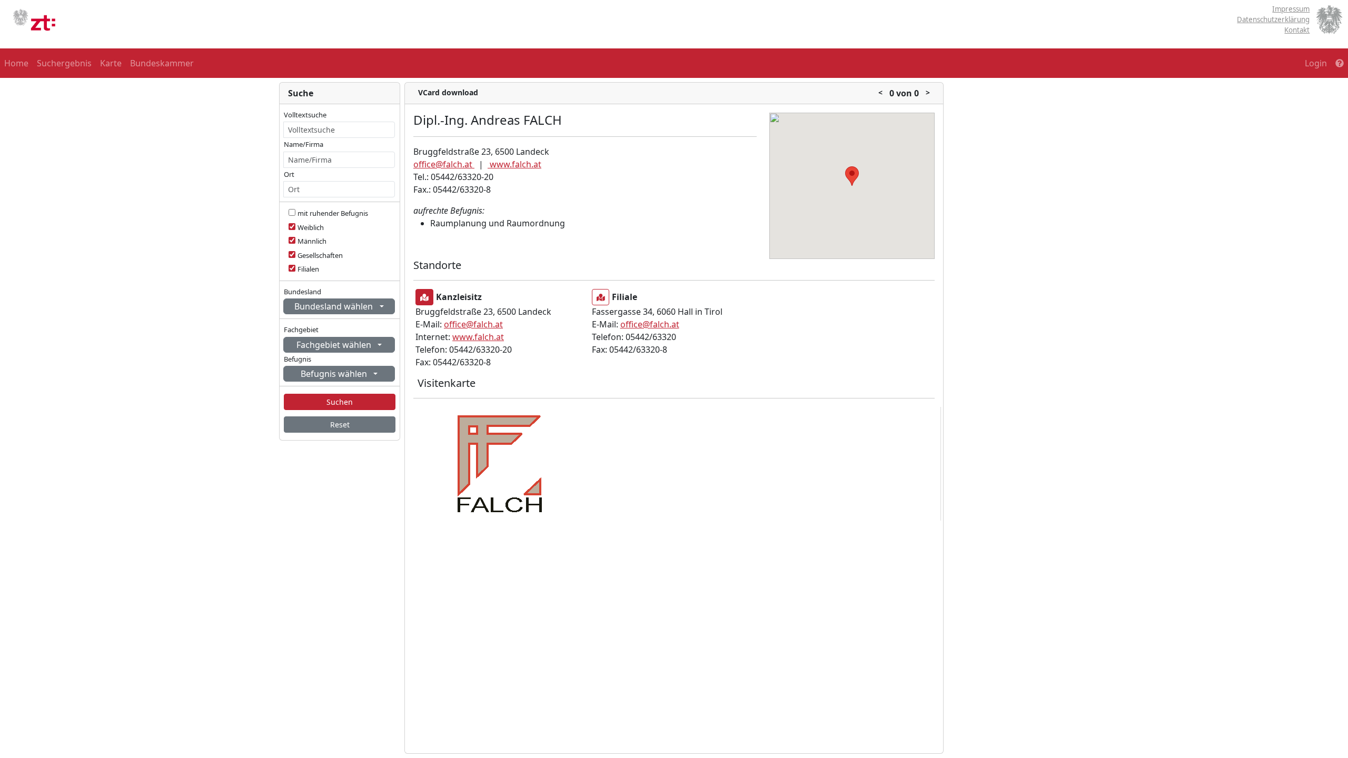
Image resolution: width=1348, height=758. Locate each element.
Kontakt (1297, 30)
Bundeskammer (162, 63)
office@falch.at (443, 164)
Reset (340, 425)
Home (16, 63)
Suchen (339, 402)
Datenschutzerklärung (1273, 19)
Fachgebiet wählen (334, 345)
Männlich (312, 241)
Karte (111, 63)
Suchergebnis (64, 63)
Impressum (1291, 9)
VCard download (448, 92)
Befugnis (297, 359)
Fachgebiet (301, 329)
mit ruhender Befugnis (333, 213)
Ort (289, 174)
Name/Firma (303, 144)
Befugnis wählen (335, 374)
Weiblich (311, 227)
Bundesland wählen (334, 306)
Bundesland (302, 291)
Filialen (308, 269)
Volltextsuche (305, 114)
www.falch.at (514, 164)
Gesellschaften (320, 255)
